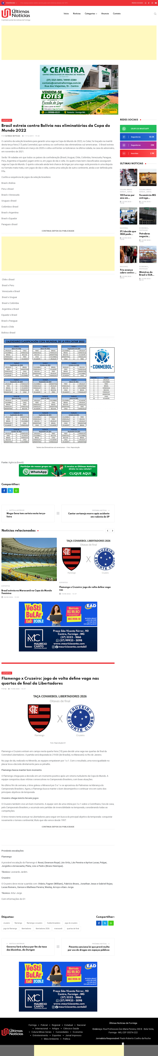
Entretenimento (40, 1035)
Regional (56, 1025)
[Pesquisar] (155, 13)
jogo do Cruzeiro (71, 923)
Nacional (124, 228)
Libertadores (26, 929)
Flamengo (18, 923)
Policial (44, 1025)
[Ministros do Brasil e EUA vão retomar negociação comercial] (148, 254)
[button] (107, 530)
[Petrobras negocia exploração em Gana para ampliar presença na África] (148, 216)
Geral (129, 192)
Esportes (5, 586)
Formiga (33, 1025)
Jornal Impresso (73, 1035)
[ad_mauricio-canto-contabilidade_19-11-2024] (58, 639)
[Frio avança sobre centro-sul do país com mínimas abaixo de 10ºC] (128, 254)
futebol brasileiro (53, 923)
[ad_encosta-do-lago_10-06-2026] (79, 102)
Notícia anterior (16, 510)
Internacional (41, 1028)
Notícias (77, 14)
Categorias (90, 14)
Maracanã (58, 929)
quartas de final (73, 929)
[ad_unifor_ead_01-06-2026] (58, 613)
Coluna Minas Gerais (41, 1032)
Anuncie (105, 14)
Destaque (143, 230)
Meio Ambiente (51, 1039)
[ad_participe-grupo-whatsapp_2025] (58, 470)
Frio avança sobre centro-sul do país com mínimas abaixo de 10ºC (44, 3)
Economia (143, 228)
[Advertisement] (79, 42)
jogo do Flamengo (10, 929)
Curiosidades (62, 1032)
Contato (117, 14)
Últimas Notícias (12, 136)
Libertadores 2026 (42, 929)
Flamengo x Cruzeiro (34, 923)
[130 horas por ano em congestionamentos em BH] (128, 177)
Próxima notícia (99, 510)
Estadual (68, 1025)
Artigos (55, 1028)
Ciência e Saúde (71, 1028)
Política (66, 1039)
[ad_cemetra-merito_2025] (79, 77)
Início (66, 14)
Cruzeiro (6, 923)
